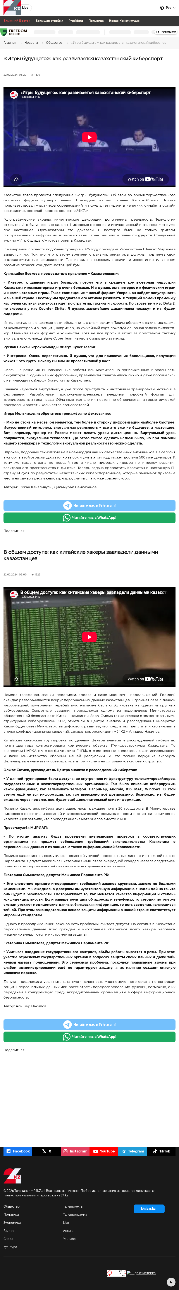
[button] (6, 7)
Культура (10, 1247)
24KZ (80, 211)
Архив (67, 1230)
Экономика (12, 1222)
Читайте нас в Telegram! (95, 505)
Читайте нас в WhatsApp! (94, 517)
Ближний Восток (16, 21)
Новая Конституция (124, 21)
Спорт (8, 1239)
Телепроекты (73, 1206)
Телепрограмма (75, 1214)
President (76, 21)
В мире (8, 1230)
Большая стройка (49, 21)
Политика (96, 21)
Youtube (69, 1239)
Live (66, 1222)
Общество (11, 1206)
